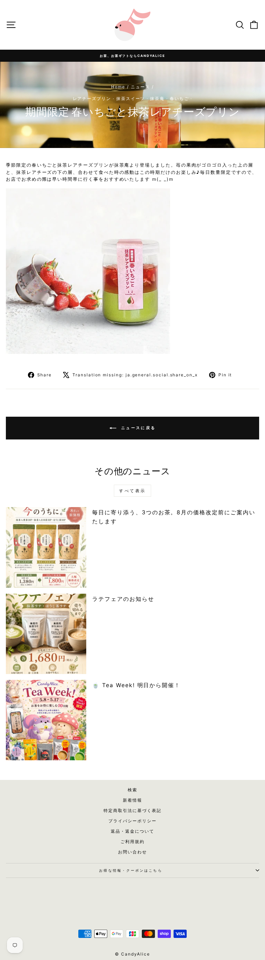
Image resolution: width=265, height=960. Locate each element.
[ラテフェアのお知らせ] (46, 634)
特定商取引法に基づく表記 (132, 810)
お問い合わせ (132, 851)
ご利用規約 (132, 841)
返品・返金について (132, 831)
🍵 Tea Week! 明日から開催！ (136, 685)
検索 (132, 789)
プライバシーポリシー (132, 820)
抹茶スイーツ (130, 98)
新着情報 (132, 800)
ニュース (140, 86)
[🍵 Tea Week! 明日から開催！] (46, 720)
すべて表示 (132, 490)
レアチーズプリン (92, 98)
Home (118, 86)
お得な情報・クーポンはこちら (130, 870)
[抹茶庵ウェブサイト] (132, 271)
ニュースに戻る (137, 427)
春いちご (179, 98)
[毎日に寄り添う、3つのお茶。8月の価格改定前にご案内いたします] (46, 547)
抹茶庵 (157, 98)
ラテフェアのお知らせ (123, 598)
